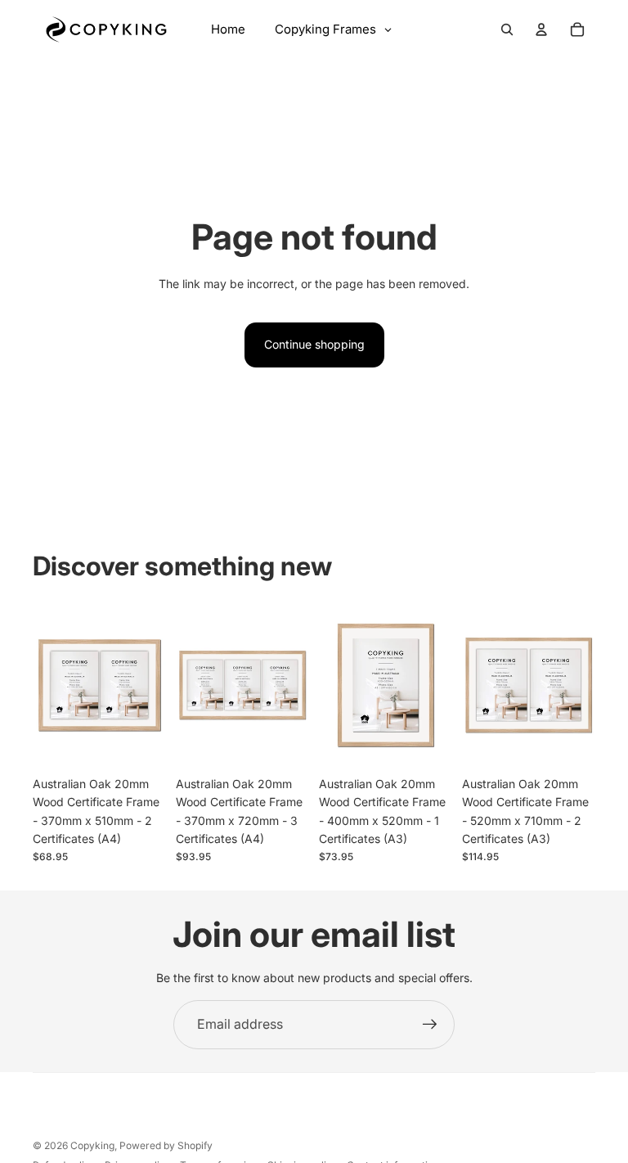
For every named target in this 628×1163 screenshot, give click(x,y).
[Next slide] (153, 685)
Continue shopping (314, 344)
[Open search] (507, 29)
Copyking (92, 1145)
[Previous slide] (45, 685)
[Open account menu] (541, 29)
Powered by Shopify (166, 1145)
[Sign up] (430, 1024)
